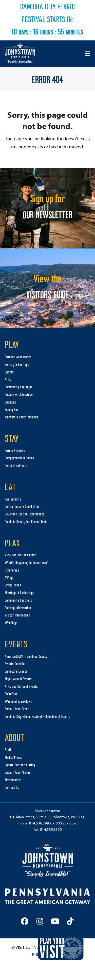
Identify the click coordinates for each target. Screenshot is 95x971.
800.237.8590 (67, 823)
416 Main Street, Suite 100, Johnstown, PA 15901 (47, 816)
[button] (87, 53)
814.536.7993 (40, 823)
